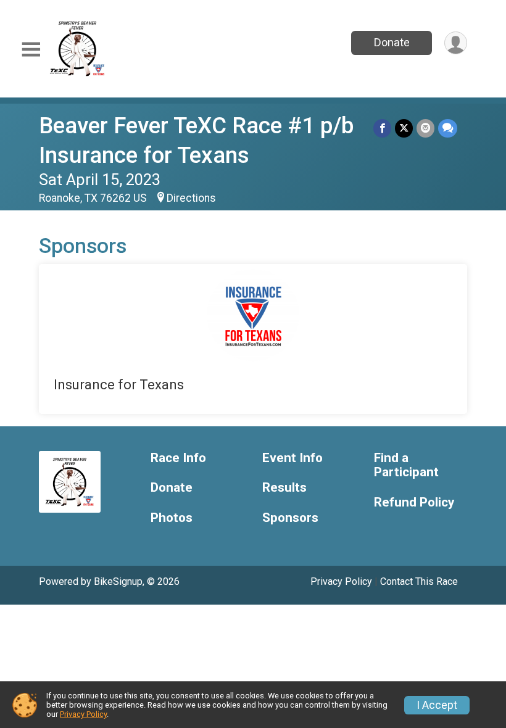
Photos (172, 518)
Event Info (292, 458)
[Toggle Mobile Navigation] (31, 49)
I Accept (437, 705)
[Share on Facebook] (382, 128)
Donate (392, 42)
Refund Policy (414, 502)
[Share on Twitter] (404, 128)
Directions (191, 198)
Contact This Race (419, 581)
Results (284, 488)
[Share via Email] (425, 128)
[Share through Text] (447, 128)
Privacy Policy (341, 581)
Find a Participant (406, 465)
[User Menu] (455, 42)
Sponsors (290, 518)
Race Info (178, 458)
